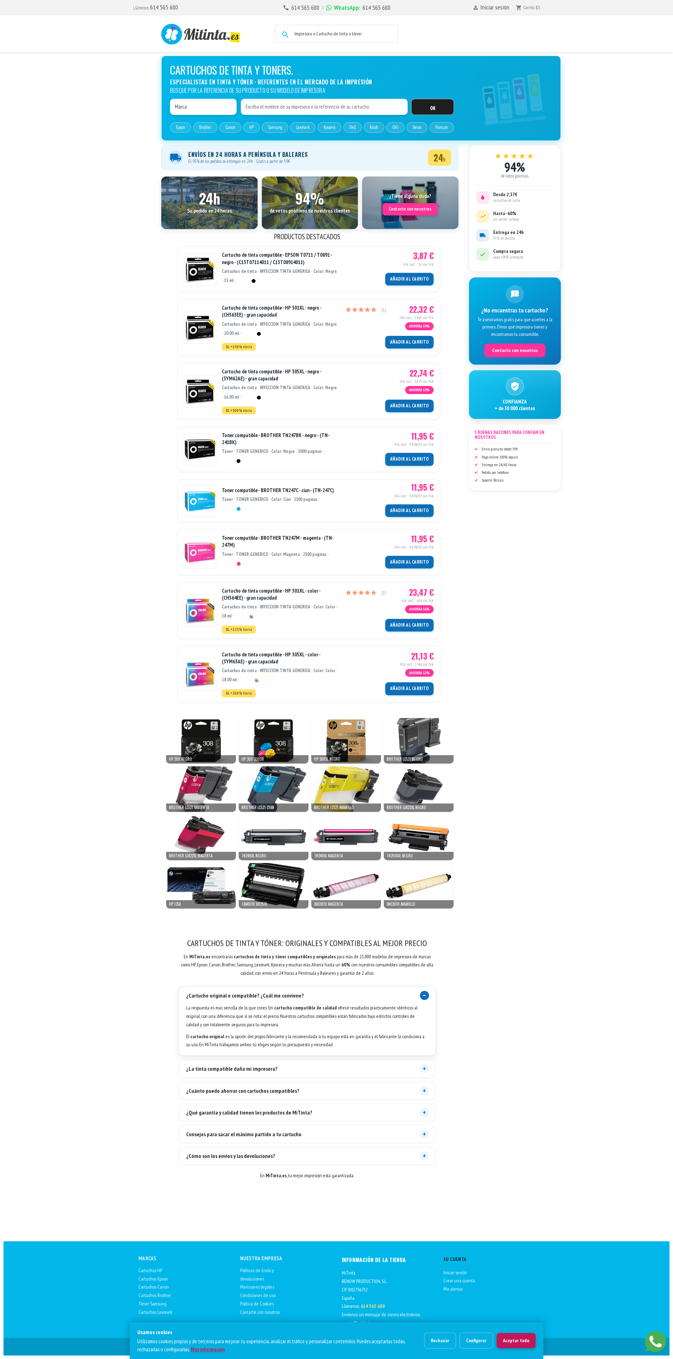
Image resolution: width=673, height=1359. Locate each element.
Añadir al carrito (409, 279)
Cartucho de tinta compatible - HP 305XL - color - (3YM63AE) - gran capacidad (271, 658)
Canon (230, 127)
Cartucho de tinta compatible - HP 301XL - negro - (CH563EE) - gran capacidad (271, 311)
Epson (180, 127)
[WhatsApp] (655, 1341)
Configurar (476, 1340)
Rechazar (440, 1340)
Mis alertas (453, 1289)
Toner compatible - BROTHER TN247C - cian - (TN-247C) (278, 490)
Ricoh (374, 127)
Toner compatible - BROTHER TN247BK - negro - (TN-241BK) (275, 439)
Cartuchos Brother (154, 1295)
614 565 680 (164, 7)
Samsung (275, 127)
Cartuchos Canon (153, 1287)
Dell (352, 127)
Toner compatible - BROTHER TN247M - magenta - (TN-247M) (278, 541)
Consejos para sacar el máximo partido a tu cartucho (243, 1134)
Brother (205, 127)
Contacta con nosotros (515, 350)
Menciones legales (257, 1287)
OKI (395, 127)
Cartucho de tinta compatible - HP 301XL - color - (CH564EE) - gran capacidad (271, 594)
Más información (208, 1349)
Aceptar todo (516, 1340)
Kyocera (329, 127)
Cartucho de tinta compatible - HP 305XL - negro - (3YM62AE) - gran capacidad (271, 375)
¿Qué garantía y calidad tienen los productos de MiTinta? (249, 1112)
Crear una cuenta (459, 1280)
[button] (209, 203)
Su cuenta (455, 1259)
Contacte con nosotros (410, 209)
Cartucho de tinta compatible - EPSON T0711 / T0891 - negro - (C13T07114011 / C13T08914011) (277, 258)
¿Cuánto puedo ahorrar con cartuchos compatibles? (242, 1090)
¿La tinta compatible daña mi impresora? (232, 1068)
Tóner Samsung (152, 1304)
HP (251, 127)
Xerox (417, 127)
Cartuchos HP (150, 1270)
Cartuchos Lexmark (155, 1312)
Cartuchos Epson (153, 1279)
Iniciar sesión (455, 1272)
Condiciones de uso (258, 1295)
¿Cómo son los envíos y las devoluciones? (230, 1155)
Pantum (441, 127)
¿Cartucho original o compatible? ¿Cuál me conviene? (245, 995)
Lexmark (303, 127)
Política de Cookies (257, 1304)
